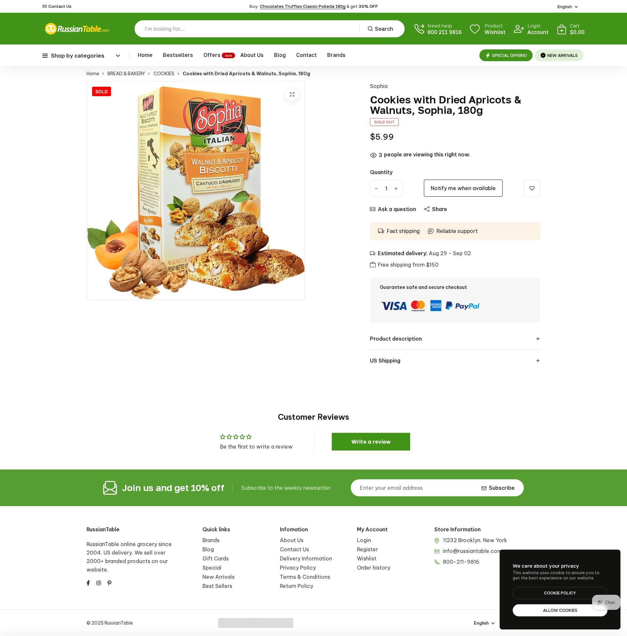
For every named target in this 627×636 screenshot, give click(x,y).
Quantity (381, 172)
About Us (252, 55)
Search (384, 29)
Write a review (371, 441)
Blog (280, 55)
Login (364, 540)
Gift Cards (215, 558)
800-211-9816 (461, 561)
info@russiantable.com (472, 551)
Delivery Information (306, 558)
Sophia (379, 86)
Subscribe (502, 488)
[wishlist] (531, 188)
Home (145, 55)
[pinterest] (109, 582)
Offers (211, 55)
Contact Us (60, 6)
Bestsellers (178, 55)
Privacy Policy (298, 567)
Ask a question (397, 209)
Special (211, 567)
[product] (291, 94)
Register (367, 549)
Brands (336, 55)
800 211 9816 (444, 32)
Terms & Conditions (305, 577)
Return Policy (296, 586)
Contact (306, 55)
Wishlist (367, 558)
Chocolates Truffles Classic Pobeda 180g (303, 6)
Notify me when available (463, 188)
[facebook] (88, 582)
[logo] (76, 29)
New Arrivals (218, 577)
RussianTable (103, 529)
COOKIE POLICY (560, 592)
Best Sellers (217, 586)
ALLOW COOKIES (560, 610)
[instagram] (98, 582)
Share (439, 209)
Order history (373, 567)
